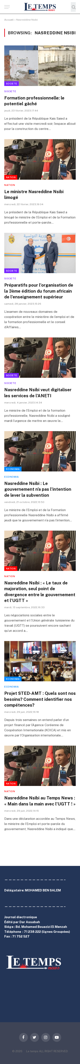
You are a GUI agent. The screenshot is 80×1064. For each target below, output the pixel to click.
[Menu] (7, 7)
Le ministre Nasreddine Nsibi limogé (34, 194)
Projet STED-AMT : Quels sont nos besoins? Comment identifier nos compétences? (40, 699)
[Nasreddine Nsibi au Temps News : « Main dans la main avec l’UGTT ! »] (40, 766)
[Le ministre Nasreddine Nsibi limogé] (40, 159)
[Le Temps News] (40, 7)
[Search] (73, 7)
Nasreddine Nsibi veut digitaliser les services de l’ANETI (37, 392)
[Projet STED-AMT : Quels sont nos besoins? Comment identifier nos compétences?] (40, 661)
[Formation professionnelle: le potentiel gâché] (40, 65)
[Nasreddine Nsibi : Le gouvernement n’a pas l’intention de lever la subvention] (40, 451)
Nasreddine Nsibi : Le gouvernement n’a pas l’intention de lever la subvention (37, 489)
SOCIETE (11, 83)
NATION (11, 177)
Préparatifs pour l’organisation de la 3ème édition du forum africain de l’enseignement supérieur (38, 291)
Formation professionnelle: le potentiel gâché (34, 100)
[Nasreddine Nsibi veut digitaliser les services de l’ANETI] (40, 357)
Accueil (9, 19)
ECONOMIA (13, 469)
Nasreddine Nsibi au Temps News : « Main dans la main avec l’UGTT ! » (40, 800)
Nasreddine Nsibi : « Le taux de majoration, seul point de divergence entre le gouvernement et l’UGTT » (39, 591)
